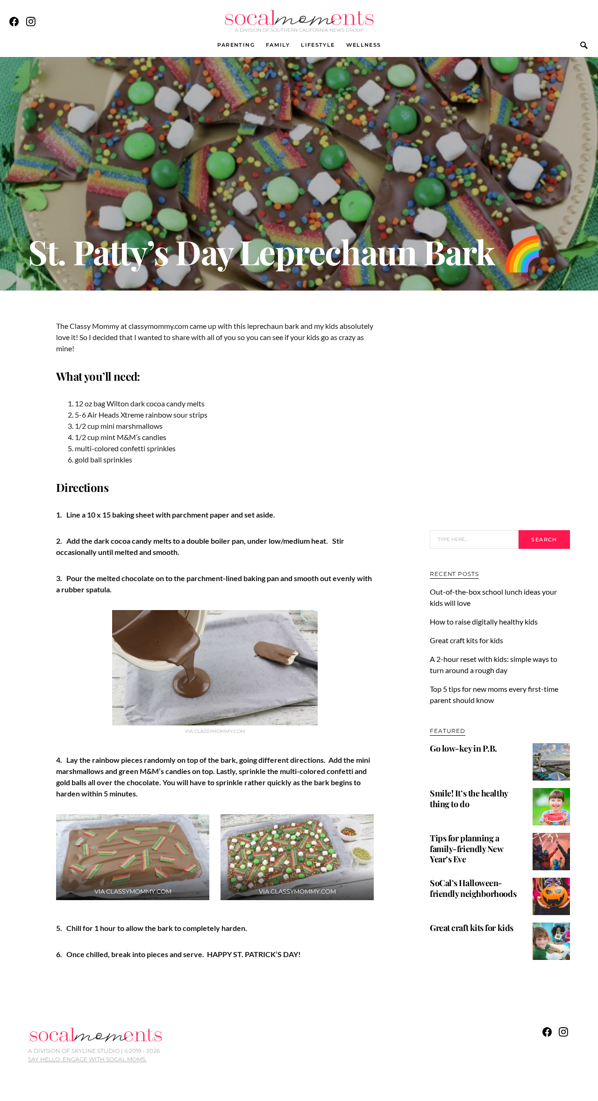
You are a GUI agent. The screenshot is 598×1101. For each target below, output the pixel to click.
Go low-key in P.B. (463, 748)
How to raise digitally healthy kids (484, 621)
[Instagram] (31, 21)
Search (544, 539)
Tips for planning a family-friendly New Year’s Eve (466, 848)
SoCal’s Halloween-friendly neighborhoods (473, 888)
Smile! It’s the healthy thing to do (469, 799)
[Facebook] (14, 21)
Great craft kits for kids (466, 640)
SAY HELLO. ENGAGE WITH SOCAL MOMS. (87, 1059)
